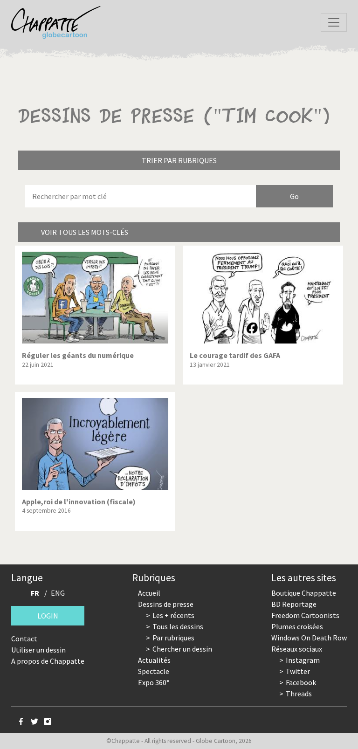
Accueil (149, 593)
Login (47, 615)
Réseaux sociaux (296, 648)
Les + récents (173, 615)
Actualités (154, 660)
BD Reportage (294, 604)
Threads (299, 693)
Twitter (298, 671)
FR (35, 593)
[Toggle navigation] (334, 22)
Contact (24, 638)
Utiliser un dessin (38, 649)
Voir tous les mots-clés (84, 232)
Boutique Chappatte (303, 593)
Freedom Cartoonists (305, 615)
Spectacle (153, 671)
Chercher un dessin (182, 648)
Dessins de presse (165, 604)
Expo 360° (153, 682)
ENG (58, 593)
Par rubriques (173, 637)
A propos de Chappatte (47, 661)
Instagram (303, 660)
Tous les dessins (177, 626)
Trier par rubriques (179, 160)
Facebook (301, 682)
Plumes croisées (297, 626)
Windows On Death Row (309, 637)
